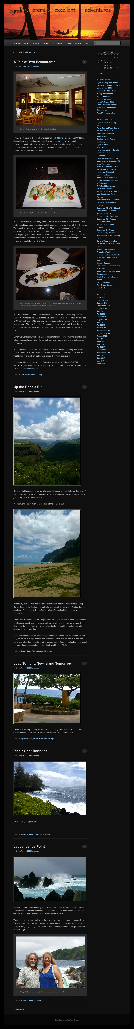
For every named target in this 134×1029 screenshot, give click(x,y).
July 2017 (100, 322)
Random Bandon (103, 282)
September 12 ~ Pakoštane (107, 210)
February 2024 (102, 300)
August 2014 (102, 336)
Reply (39, 374)
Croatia (46, 43)
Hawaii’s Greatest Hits (106, 102)
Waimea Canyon (38, 651)
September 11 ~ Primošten (107, 216)
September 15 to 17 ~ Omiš (108, 199)
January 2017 (102, 327)
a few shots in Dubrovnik (107, 177)
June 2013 (101, 358)
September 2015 (103, 330)
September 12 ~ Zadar (106, 213)
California (35, 43)
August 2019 (102, 319)
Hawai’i (78, 43)
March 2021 (101, 316)
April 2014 (101, 347)
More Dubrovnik (103, 164)
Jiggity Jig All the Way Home (108, 271)
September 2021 (103, 305)
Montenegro (57, 43)
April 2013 (101, 363)
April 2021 (101, 314)
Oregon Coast (102, 274)
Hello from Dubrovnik (105, 172)
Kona (41, 738)
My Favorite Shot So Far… (107, 169)
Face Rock (101, 288)
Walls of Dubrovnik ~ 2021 (107, 166)
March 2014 (101, 349)
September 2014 (103, 333)
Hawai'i (27, 374)
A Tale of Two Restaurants (34, 61)
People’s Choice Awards (107, 104)
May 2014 (100, 344)
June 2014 (101, 341)
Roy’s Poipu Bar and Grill (69, 137)
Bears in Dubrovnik (104, 175)
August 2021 (102, 308)
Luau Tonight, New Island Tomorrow (42, 663)
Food (22, 374)
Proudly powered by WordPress (67, 1020)
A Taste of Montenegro (106, 186)
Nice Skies (101, 147)
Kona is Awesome (104, 99)
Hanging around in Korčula (108, 150)
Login (87, 43)
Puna (37, 834)
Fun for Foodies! (103, 96)
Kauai (33, 374)
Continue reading (29, 368)
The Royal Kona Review (106, 107)
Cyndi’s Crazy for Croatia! (107, 82)
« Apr (101, 73)
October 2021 (102, 303)
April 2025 (101, 297)
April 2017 (101, 325)
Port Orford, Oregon (105, 285)
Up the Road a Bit (27, 386)
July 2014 (100, 339)
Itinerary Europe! (103, 263)
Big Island (24, 738)
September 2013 (103, 352)
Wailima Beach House (106, 249)
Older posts (18, 1010)
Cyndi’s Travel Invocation (107, 241)
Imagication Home (21, 43)
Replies (48, 651)
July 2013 (100, 355)
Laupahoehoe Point (29, 846)
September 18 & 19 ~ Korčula (108, 191)
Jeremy (32, 52)
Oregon (68, 43)
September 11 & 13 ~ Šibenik (108, 208)
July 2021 (100, 311)
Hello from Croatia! (104, 188)
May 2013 (100, 361)
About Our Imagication (106, 113)
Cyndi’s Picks (102, 144)
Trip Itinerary (102, 110)
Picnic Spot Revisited (30, 750)
